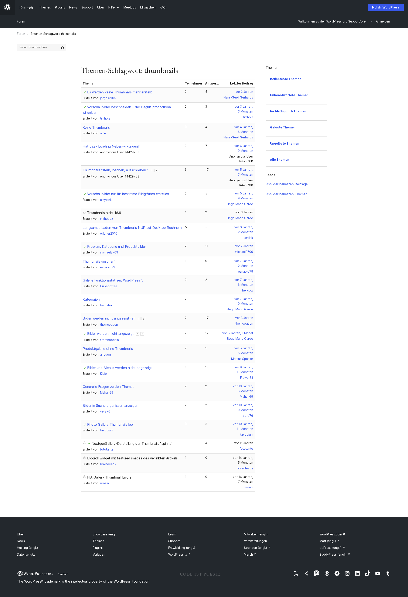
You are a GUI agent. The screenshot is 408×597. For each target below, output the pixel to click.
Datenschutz (26, 554)
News (21, 541)
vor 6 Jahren (244, 212)
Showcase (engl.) (105, 534)
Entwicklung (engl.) (181, 547)
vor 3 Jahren (244, 91)
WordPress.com (332, 534)
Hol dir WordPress (386, 7)
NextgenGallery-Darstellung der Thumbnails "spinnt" (132, 443)
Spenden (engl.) (257, 547)
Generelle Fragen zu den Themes (108, 386)
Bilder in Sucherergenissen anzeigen (110, 405)
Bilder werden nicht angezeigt (110, 333)
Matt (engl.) (330, 541)
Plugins (98, 547)
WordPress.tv (179, 554)
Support (174, 541)
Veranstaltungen (255, 541)
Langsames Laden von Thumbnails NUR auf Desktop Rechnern (132, 227)
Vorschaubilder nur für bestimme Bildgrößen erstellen (128, 194)
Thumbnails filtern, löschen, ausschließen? (115, 170)
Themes (98, 541)
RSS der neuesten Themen (286, 194)
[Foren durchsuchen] (62, 47)
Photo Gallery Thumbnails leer (110, 424)
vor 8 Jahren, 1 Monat (237, 333)
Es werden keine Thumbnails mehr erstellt (119, 92)
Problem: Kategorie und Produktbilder (116, 246)
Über (20, 534)
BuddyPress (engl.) (335, 554)
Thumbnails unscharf (99, 261)
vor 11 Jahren (243, 443)
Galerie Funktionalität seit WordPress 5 (113, 280)
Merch (250, 554)
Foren (21, 21)
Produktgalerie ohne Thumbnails (108, 348)
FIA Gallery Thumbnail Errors (109, 477)
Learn (172, 534)
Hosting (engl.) (27, 547)
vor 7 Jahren (244, 246)
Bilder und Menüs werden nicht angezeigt (119, 368)
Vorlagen (99, 554)
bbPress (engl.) (332, 547)
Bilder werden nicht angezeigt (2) (109, 318)
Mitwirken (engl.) (256, 534)
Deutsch (63, 574)
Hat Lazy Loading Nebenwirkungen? (111, 146)
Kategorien (91, 299)
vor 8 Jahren (244, 318)
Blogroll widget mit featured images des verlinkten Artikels (132, 458)
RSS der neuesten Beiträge (287, 184)
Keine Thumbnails (96, 127)
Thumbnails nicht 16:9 (104, 213)
